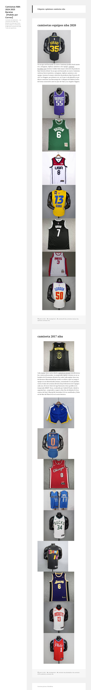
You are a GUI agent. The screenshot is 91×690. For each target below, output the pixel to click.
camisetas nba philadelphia (65, 672)
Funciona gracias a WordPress (45, 686)
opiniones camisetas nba (44, 320)
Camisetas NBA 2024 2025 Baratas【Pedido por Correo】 (12, 12)
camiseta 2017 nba (50, 336)
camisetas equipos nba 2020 (57, 25)
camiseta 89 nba (62, 319)
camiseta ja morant (64, 373)
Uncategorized (52, 319)
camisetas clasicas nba (72, 319)
